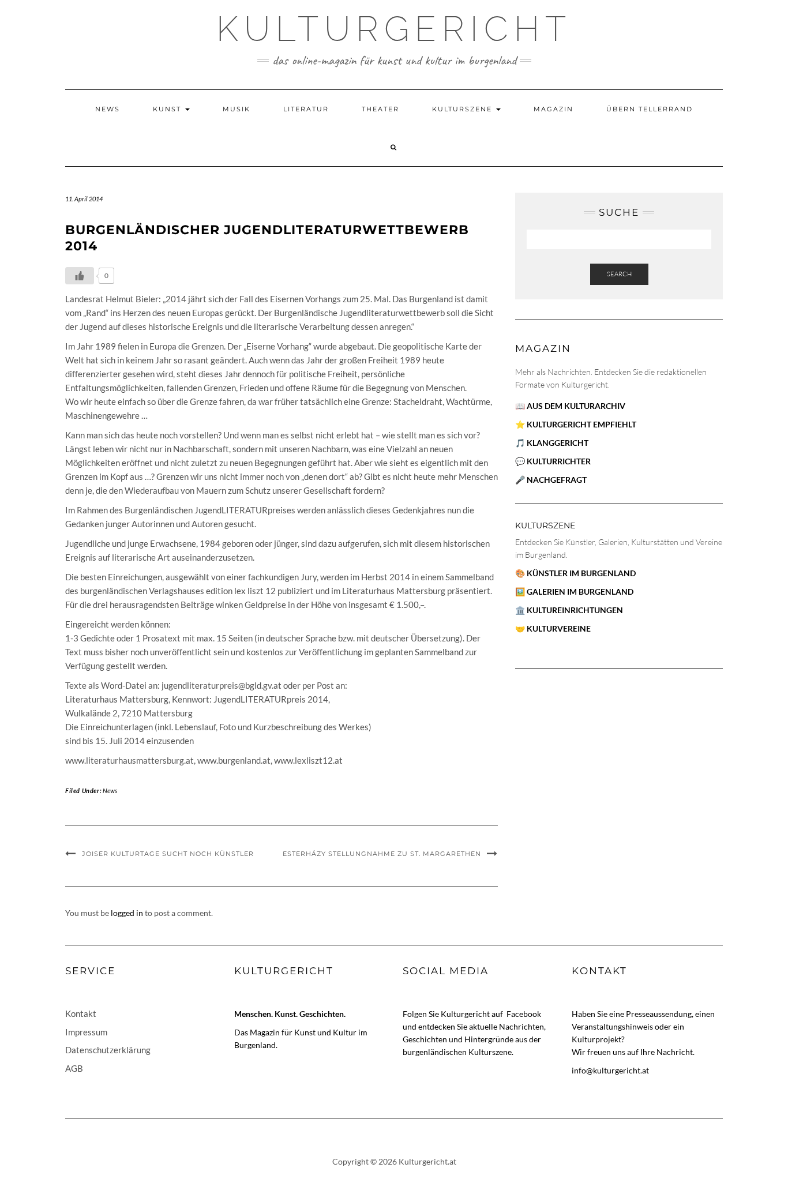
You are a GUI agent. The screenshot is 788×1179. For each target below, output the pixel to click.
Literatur (306, 109)
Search (619, 274)
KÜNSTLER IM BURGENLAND (581, 573)
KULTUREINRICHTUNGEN (575, 610)
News (107, 109)
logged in (127, 913)
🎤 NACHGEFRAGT (551, 480)
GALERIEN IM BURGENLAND (580, 591)
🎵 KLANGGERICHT (551, 443)
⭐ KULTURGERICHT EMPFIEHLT (575, 424)
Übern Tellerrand (649, 109)
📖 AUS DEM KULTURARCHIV (570, 406)
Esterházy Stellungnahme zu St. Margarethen (382, 854)
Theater (380, 109)
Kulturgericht (394, 29)
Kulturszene (463, 109)
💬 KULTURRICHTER (553, 461)
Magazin (553, 109)
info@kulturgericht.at (610, 1070)
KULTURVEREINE (559, 628)
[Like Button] (79, 275)
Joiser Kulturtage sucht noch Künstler (168, 854)
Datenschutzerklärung (108, 1050)
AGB (74, 1068)
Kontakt (80, 1013)
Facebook (523, 1014)
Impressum (86, 1032)
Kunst (168, 109)
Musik (236, 109)
